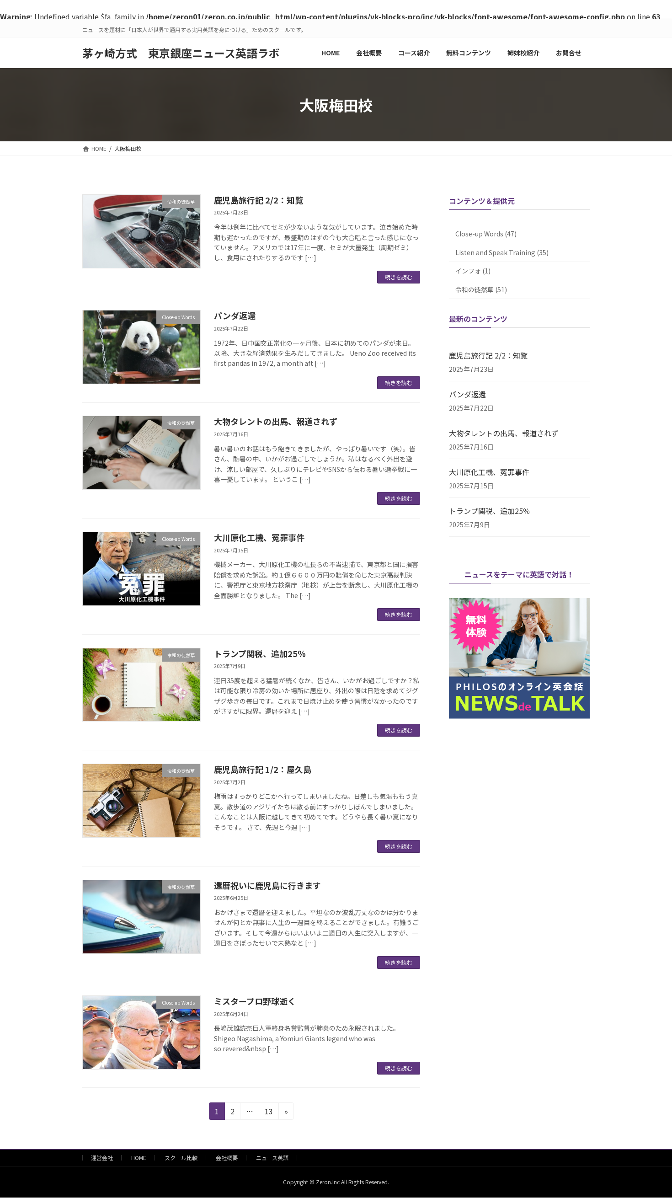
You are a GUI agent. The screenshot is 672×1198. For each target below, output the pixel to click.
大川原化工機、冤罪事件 (259, 537)
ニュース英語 (272, 1157)
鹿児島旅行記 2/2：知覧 (258, 200)
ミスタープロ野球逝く (255, 1001)
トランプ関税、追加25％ (260, 653)
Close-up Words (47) (486, 233)
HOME (138, 1157)
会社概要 (227, 1157)
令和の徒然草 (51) (481, 289)
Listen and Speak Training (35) (502, 252)
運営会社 (102, 1157)
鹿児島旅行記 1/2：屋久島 (262, 769)
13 (268, 1112)
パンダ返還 (235, 315)
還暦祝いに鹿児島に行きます (267, 885)
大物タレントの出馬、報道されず (275, 421)
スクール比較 (181, 1157)
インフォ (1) (473, 270)
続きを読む (398, 277)
